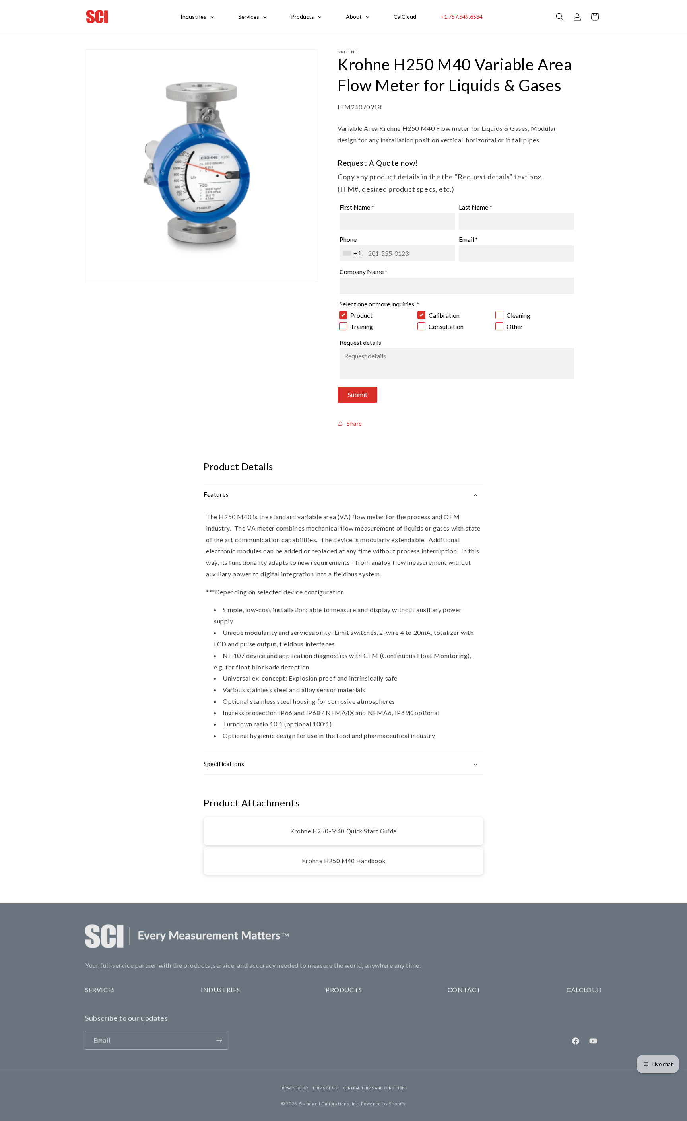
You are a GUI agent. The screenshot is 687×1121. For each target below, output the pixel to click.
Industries (220, 989)
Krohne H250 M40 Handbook (343, 860)
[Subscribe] (219, 1040)
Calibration (444, 315)
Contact (464, 989)
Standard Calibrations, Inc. (329, 1103)
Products (344, 989)
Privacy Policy (293, 1088)
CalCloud (584, 989)
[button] (560, 16)
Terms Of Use (326, 1088)
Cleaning (518, 315)
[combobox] (353, 253)
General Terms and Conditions (376, 1088)
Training (361, 326)
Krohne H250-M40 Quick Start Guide (343, 831)
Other (515, 326)
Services (100, 989)
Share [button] (354, 423)
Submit (357, 394)
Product (361, 315)
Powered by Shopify (383, 1103)
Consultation (446, 326)
